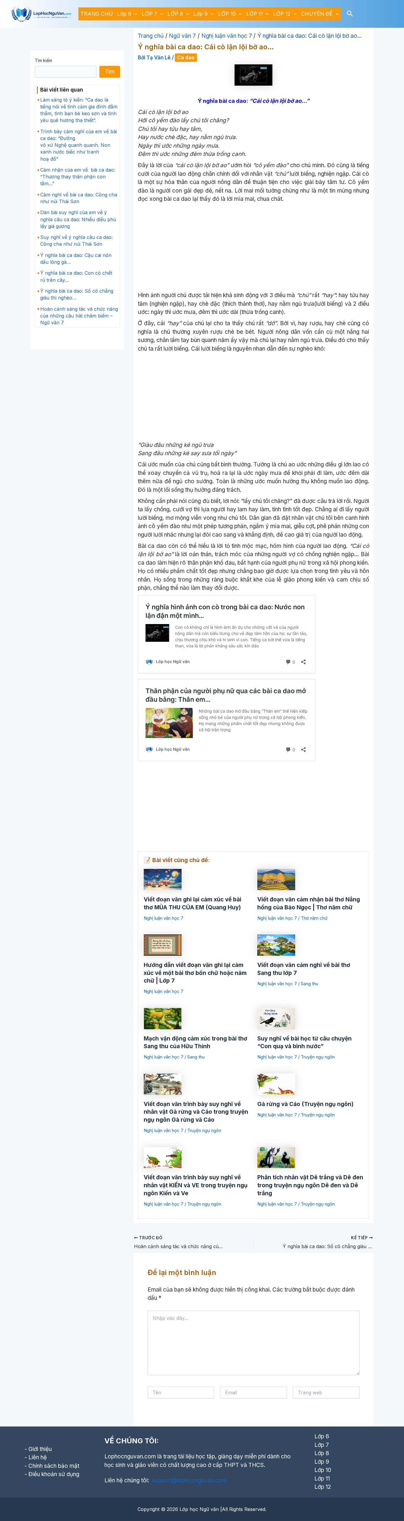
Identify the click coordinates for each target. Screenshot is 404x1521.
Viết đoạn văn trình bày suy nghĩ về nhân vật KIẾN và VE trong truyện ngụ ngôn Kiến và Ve (196, 1185)
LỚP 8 (175, 14)
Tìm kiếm (43, 60)
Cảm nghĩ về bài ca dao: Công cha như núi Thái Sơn (78, 198)
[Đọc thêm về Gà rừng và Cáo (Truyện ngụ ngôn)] (276, 1083)
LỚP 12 (282, 14)
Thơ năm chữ (314, 918)
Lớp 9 (200, 14)
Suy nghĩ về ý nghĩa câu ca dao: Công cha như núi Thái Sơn (76, 240)
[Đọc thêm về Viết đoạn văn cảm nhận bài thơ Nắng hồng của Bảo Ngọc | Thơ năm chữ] (276, 879)
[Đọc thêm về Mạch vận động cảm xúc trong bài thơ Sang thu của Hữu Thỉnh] (163, 1018)
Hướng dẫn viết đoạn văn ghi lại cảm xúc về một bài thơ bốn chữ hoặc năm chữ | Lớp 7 (195, 973)
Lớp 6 (124, 14)
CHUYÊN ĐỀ (317, 14)
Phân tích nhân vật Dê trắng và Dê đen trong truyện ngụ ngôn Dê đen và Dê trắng (310, 1185)
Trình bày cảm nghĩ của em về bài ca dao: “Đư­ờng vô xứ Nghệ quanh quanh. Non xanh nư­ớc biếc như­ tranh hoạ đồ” (78, 145)
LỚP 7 (149, 14)
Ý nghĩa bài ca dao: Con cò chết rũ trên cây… (76, 276)
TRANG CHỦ (96, 14)
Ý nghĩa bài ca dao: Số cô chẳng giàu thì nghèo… (76, 294)
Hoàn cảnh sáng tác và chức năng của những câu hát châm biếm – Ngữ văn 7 (79, 315)
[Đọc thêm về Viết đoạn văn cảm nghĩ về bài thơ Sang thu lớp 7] (276, 945)
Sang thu (309, 983)
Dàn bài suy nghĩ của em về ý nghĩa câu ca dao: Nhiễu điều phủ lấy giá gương (78, 219)
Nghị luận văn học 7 (163, 918)
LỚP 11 (254, 14)
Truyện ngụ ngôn (318, 1057)
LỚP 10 (227, 14)
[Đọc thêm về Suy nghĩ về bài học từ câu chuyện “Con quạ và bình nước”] (276, 1018)
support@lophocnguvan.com (189, 1480)
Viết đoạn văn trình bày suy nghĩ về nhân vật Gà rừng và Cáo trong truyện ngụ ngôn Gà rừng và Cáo (196, 1112)
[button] (134, 13)
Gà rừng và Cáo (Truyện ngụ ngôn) (305, 1104)
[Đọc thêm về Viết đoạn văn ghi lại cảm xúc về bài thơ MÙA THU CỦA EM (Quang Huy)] (163, 879)
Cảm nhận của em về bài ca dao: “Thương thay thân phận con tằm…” (77, 176)
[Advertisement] (253, 247)
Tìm (109, 71)
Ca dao (186, 58)
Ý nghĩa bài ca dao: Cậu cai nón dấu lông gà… (75, 258)
